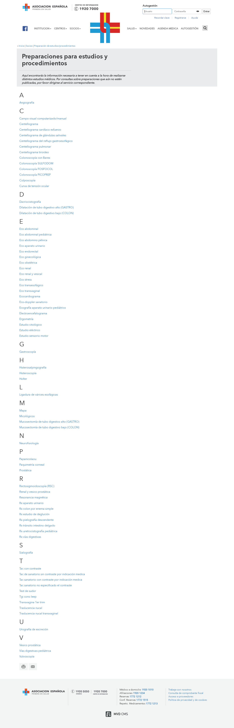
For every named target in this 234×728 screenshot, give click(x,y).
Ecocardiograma (29, 296)
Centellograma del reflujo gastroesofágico (46, 141)
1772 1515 (142, 700)
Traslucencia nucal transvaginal (38, 613)
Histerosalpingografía (32, 367)
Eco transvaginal (29, 291)
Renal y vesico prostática (34, 492)
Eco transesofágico (31, 285)
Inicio (21, 46)
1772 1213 (152, 703)
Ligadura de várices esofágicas (38, 394)
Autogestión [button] (189, 28)
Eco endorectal (28, 251)
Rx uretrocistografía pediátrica (38, 531)
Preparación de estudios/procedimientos (54, 46)
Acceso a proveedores (180, 696)
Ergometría (26, 319)
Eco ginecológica (30, 257)
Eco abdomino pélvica (33, 240)
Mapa (23, 410)
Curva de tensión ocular (34, 186)
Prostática (25, 470)
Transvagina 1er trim (32, 602)
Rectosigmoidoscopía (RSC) (36, 486)
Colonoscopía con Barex (34, 158)
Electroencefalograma (33, 313)
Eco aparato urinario (32, 246)
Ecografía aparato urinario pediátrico (42, 308)
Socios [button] (74, 28)
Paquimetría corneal (31, 465)
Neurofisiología (29, 443)
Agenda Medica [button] (168, 28)
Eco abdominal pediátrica (35, 234)
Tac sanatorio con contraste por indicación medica (50, 580)
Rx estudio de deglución (34, 514)
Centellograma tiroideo (34, 152)
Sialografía (26, 552)
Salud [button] (131, 28)
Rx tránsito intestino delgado (37, 525)
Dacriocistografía (30, 202)
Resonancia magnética (33, 497)
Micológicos (27, 416)
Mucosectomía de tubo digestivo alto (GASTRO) (49, 422)
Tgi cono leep (27, 597)
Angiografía (26, 102)
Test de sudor (27, 591)
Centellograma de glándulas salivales (42, 135)
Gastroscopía (27, 352)
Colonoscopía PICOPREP (35, 175)
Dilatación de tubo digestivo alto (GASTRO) (46, 207)
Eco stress (25, 279)
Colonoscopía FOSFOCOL (36, 169)
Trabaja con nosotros (179, 690)
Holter (23, 379)
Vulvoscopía (26, 656)
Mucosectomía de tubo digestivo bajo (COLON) (49, 427)
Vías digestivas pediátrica (35, 651)
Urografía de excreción (33, 629)
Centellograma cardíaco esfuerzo (40, 130)
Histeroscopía (27, 373)
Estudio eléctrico (29, 330)
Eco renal (25, 268)
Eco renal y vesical (30, 274)
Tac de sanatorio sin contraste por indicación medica (52, 574)
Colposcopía (27, 180)
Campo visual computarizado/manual (42, 118)
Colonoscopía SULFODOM (36, 163)
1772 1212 (135, 696)
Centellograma (29, 124)
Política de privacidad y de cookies (187, 700)
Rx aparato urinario (31, 503)
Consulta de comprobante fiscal (185, 693)
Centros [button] (59, 28)
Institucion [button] (42, 28)
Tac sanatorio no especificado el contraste (45, 585)
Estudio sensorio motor (33, 336)
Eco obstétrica (28, 263)
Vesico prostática (30, 645)
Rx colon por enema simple (36, 509)
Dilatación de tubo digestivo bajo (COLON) (46, 213)
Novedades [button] (147, 28)
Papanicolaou (27, 459)
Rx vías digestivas (30, 537)
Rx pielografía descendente (36, 520)
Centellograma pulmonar (35, 146)
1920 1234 (139, 693)
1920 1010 (147, 690)
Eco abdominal (28, 229)
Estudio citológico (30, 325)
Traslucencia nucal (30, 608)
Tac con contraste (30, 568)
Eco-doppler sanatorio (33, 302)
